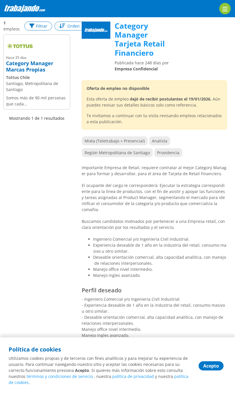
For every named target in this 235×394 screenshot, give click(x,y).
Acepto (211, 366)
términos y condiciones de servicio (60, 376)
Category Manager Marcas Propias (29, 66)
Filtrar (41, 26)
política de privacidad (133, 376)
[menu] (225, 8)
